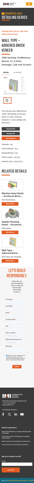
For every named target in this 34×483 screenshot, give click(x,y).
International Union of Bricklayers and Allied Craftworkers (16, 437)
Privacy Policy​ (6, 409)
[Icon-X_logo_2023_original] (9, 414)
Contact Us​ (14, 409)
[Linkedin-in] (16, 414)
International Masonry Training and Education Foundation (16, 432)
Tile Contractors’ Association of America (15, 444)
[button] (32, 480)
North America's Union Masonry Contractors (16, 441)
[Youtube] (22, 414)
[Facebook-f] (3, 414)
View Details (10, 204)
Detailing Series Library (10, 31)
